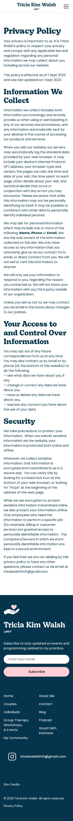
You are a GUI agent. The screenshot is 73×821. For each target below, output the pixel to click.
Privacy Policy (13, 806)
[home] (36, 6)
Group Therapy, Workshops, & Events (16, 725)
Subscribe (36, 671)
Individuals (12, 712)
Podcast (45, 720)
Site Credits (12, 784)
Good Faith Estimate (47, 730)
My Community (16, 738)
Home (8, 696)
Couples (10, 704)
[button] (65, 6)
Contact (45, 704)
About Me (46, 696)
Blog (42, 712)
